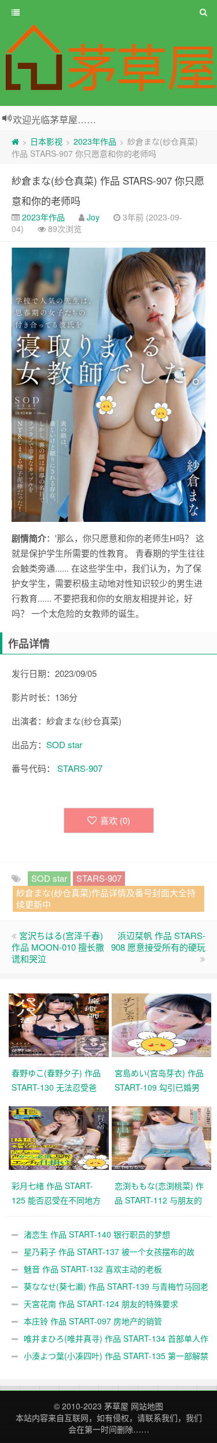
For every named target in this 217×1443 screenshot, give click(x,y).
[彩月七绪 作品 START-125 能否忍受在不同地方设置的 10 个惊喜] (60, 1136)
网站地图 (147, 1406)
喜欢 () (115, 820)
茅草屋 (116, 1406)
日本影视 (46, 141)
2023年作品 (94, 141)
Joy (93, 217)
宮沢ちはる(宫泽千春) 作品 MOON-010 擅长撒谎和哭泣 (58, 947)
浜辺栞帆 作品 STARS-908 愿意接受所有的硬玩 (158, 941)
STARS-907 (79, 768)
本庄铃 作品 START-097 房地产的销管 (93, 1321)
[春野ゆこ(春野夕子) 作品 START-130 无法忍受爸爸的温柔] (60, 1023)
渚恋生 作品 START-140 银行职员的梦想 (97, 1234)
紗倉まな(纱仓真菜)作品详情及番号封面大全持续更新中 (106, 898)
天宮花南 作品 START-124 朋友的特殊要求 (101, 1303)
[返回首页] (15, 141)
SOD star (64, 744)
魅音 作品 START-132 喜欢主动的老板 (93, 1269)
